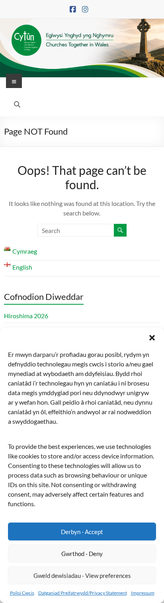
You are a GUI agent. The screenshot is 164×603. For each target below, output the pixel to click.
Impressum (142, 593)
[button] (152, 338)
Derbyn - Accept (82, 531)
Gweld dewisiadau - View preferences (82, 575)
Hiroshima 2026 (26, 315)
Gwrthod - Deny (82, 553)
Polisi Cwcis (22, 593)
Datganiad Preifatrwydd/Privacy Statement (82, 593)
